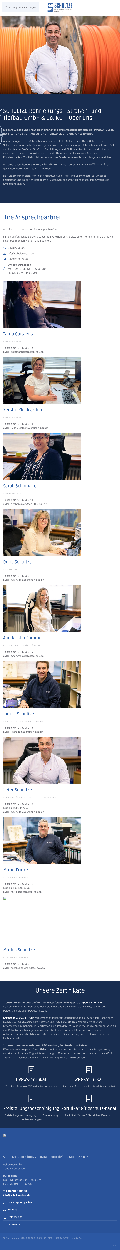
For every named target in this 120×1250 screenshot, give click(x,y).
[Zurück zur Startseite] (60, 8)
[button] (114, 1245)
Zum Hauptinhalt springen (20, 7)
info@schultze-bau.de (16, 1195)
